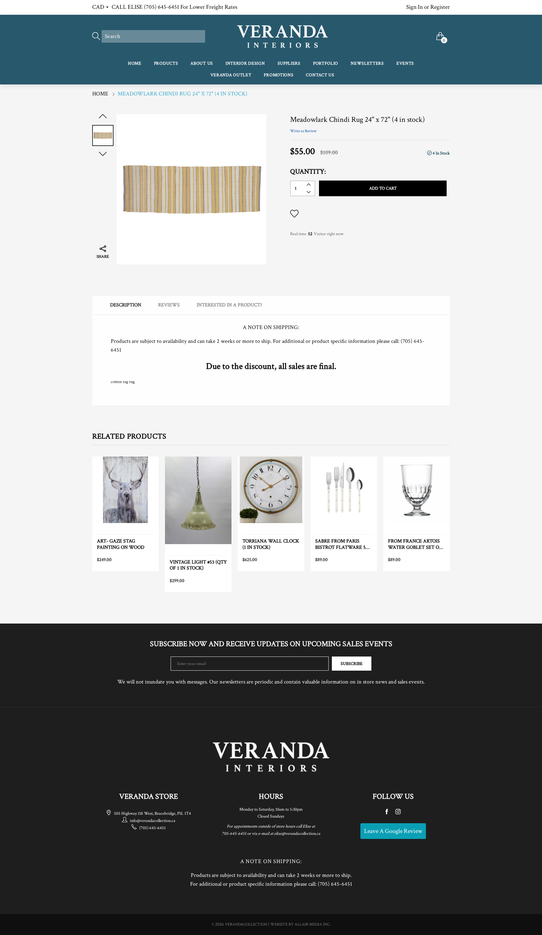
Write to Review (303, 131)
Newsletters (367, 63)
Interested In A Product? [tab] (229, 305)
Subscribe (352, 664)
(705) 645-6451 (152, 828)
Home (134, 63)
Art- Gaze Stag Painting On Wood (120, 544)
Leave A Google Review (393, 831)
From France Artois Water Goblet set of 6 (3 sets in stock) (415, 544)
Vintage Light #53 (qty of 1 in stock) (198, 565)
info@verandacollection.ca (152, 821)
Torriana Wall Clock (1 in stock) (270, 544)
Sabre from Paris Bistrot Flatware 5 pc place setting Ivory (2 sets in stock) (343, 544)
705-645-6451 (234, 833)
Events (405, 63)
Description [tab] (125, 305)
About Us (201, 63)
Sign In (414, 7)
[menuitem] (134, 64)
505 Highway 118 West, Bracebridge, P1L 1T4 (152, 813)
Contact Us (320, 75)
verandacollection (246, 924)
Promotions (278, 75)
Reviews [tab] (169, 305)
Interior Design (245, 63)
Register (440, 7)
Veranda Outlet (231, 75)
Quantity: (308, 171)
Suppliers (289, 63)
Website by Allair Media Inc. (300, 924)
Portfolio (325, 63)
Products (166, 63)
